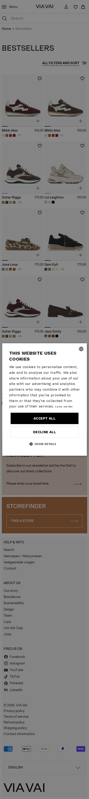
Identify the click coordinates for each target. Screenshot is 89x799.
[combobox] (81, 349)
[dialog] (44, 399)
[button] (44, 444)
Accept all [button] (44, 418)
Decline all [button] (44, 432)
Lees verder (64, 406)
